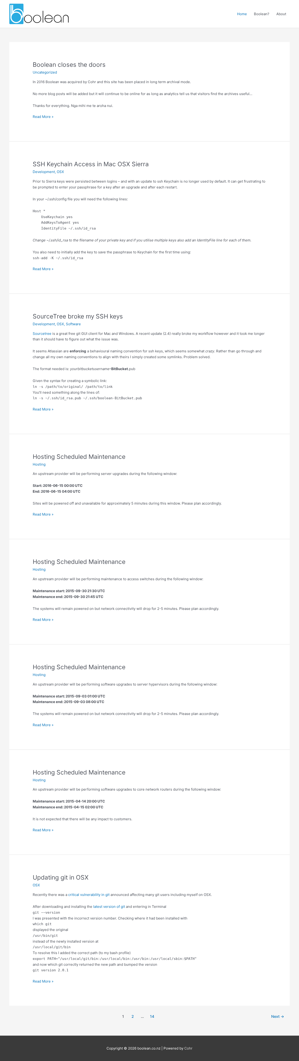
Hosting (39, 464)
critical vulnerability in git (89, 894)
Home (242, 14)
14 (152, 1016)
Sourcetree (42, 333)
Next (277, 1016)
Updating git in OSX (61, 877)
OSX (60, 172)
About (281, 14)
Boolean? (261, 14)
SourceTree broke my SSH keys (78, 316)
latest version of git (109, 906)
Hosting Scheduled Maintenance (79, 456)
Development (44, 172)
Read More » (43, 117)
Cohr (188, 1048)
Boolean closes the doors (69, 64)
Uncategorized (45, 72)
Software (73, 324)
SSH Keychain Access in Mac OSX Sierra (91, 164)
